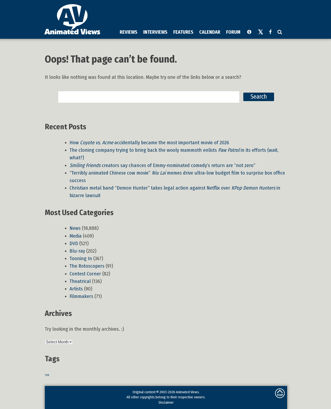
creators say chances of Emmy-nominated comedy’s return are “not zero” (162, 165)
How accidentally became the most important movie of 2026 (149, 143)
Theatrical (80, 281)
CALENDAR (209, 32)
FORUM (233, 32)
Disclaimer (166, 402)
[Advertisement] (197, 14)
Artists (76, 289)
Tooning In (81, 259)
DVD (74, 244)
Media (76, 236)
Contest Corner (85, 274)
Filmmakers (81, 296)
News (75, 228)
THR (47, 375)
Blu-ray (77, 251)
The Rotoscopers (87, 266)
